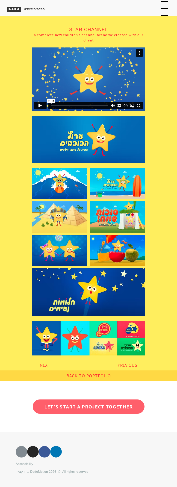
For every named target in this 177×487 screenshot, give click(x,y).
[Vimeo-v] (21, 452)
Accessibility (24, 464)
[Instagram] (33, 452)
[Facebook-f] (44, 452)
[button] (88, 375)
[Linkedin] (56, 452)
